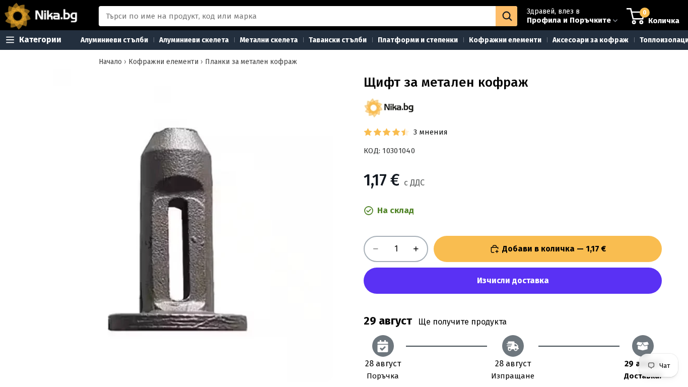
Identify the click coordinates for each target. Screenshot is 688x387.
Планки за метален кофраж (251, 61)
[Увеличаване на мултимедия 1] (176, 225)
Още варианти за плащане (513, 281)
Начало (110, 61)
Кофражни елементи (163, 61)
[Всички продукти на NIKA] (389, 108)
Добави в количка (554, 248)
